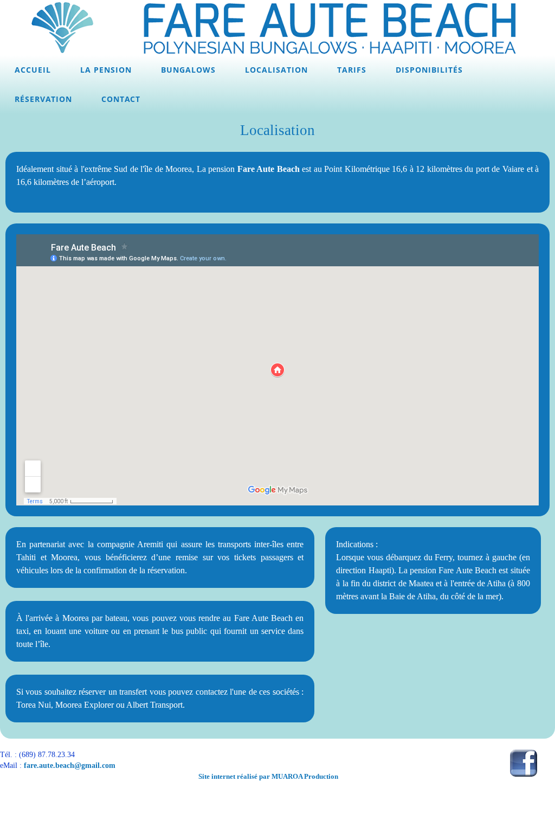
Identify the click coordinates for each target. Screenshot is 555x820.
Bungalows (188, 70)
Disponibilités (429, 70)
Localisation (276, 70)
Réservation (43, 99)
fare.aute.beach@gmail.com (69, 765)
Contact (120, 99)
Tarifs (351, 70)
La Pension (106, 70)
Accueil (33, 70)
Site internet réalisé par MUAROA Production (268, 776)
